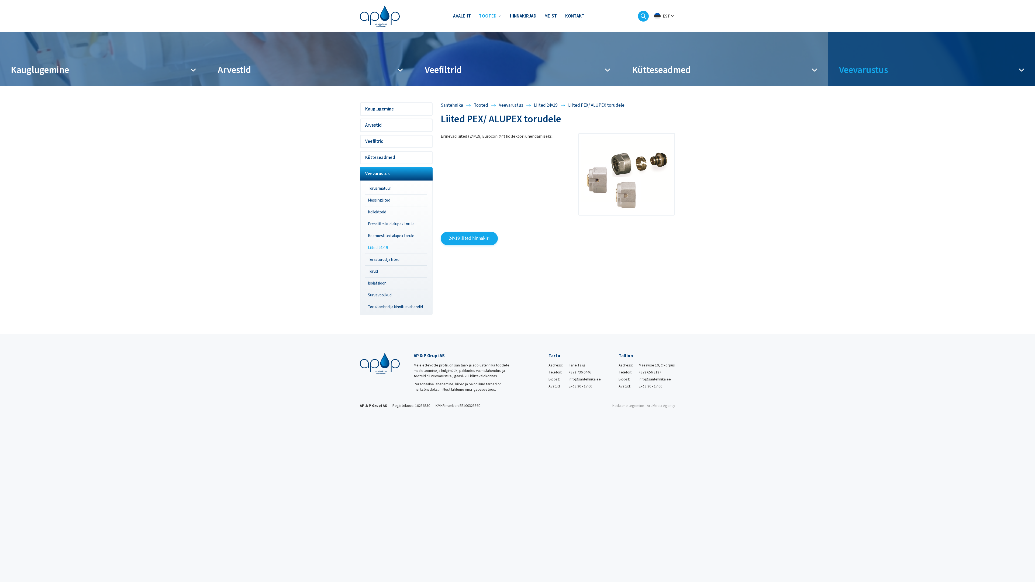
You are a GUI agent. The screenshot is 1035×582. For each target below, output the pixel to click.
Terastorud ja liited (383, 259)
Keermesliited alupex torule (391, 236)
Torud (373, 271)
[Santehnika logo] (380, 16)
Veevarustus (377, 174)
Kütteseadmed (380, 157)
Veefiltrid (374, 141)
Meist (550, 16)
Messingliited (379, 200)
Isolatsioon (377, 283)
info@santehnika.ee (585, 379)
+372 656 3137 (650, 372)
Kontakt (575, 16)
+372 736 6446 (580, 372)
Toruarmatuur (379, 188)
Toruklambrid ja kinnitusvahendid (395, 307)
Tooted (487, 16)
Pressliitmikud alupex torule (391, 224)
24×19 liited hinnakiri (469, 238)
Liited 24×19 (378, 248)
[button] (664, 16)
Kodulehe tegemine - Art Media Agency (643, 405)
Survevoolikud (380, 295)
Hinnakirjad (523, 16)
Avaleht (462, 16)
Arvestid (373, 125)
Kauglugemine (379, 109)
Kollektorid (377, 212)
